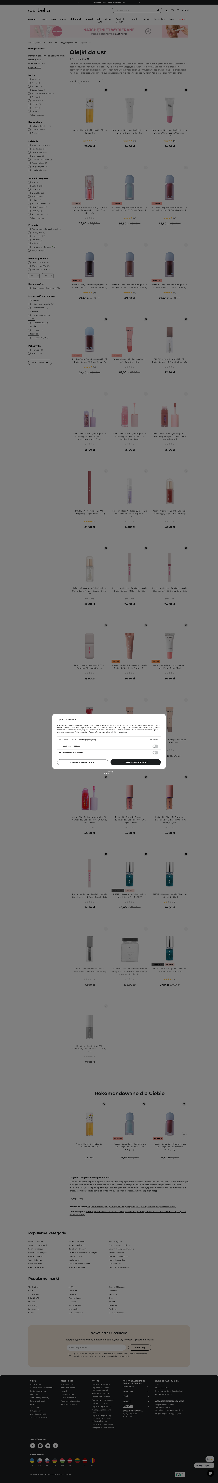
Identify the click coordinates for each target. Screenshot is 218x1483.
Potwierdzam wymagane (82, 762)
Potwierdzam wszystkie (136, 762)
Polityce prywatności (120, 732)
